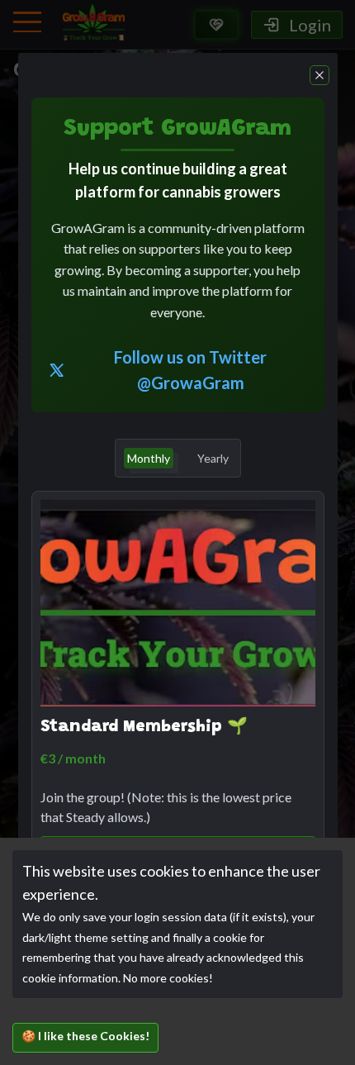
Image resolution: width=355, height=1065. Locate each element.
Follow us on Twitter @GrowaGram (190, 369)
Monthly (148, 458)
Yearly (213, 458)
